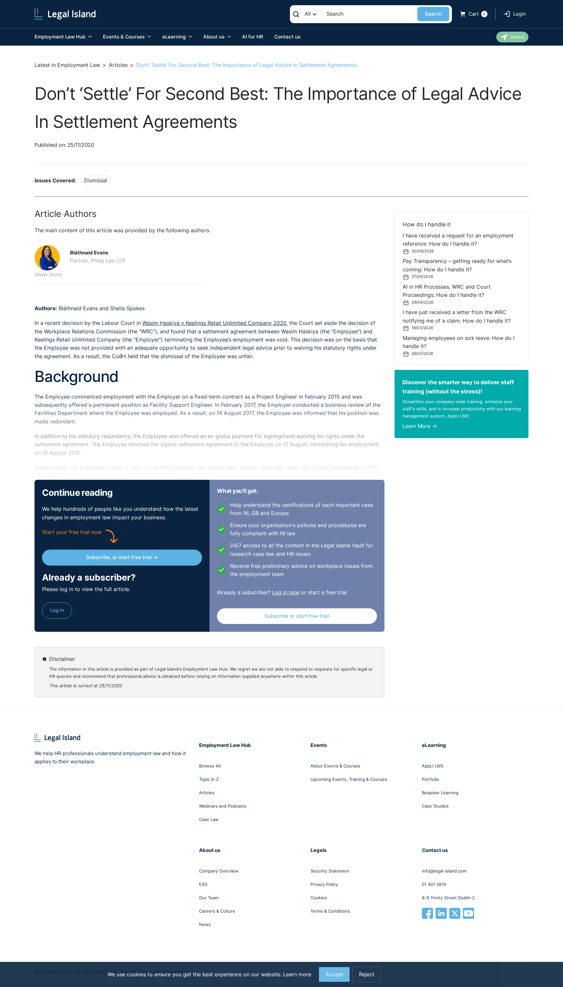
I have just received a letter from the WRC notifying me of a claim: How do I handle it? (457, 316)
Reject (366, 974)
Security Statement (330, 870)
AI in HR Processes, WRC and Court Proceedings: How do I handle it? (447, 291)
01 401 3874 (434, 884)
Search (433, 14)
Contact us (287, 37)
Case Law (209, 819)
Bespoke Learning (440, 792)
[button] (50, 257)
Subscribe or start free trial (297, 616)
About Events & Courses (335, 765)
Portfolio (430, 779)
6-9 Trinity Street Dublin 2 (448, 897)
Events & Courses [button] (124, 37)
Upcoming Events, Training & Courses (348, 779)
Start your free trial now (72, 532)
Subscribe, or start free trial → (122, 557)
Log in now (285, 592)
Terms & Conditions (330, 911)
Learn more (297, 974)
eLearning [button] (174, 37)
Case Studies (435, 806)
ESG (203, 884)
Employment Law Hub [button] (61, 37)
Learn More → (419, 426)
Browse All (210, 765)
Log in (57, 610)
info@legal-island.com (444, 870)
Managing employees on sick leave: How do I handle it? (458, 342)
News (205, 924)
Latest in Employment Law (67, 65)
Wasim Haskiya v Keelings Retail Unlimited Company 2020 (214, 323)
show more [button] (48, 274)
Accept (334, 974)
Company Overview (218, 870)
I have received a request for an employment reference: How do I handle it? (458, 240)
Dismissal (95, 180)
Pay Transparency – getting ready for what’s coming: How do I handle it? (457, 265)
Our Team (209, 897)
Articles (118, 65)
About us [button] (214, 37)
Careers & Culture (217, 911)
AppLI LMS (432, 765)
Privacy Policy (324, 884)
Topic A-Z (209, 779)
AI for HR (252, 37)
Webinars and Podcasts (222, 806)
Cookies (318, 897)
